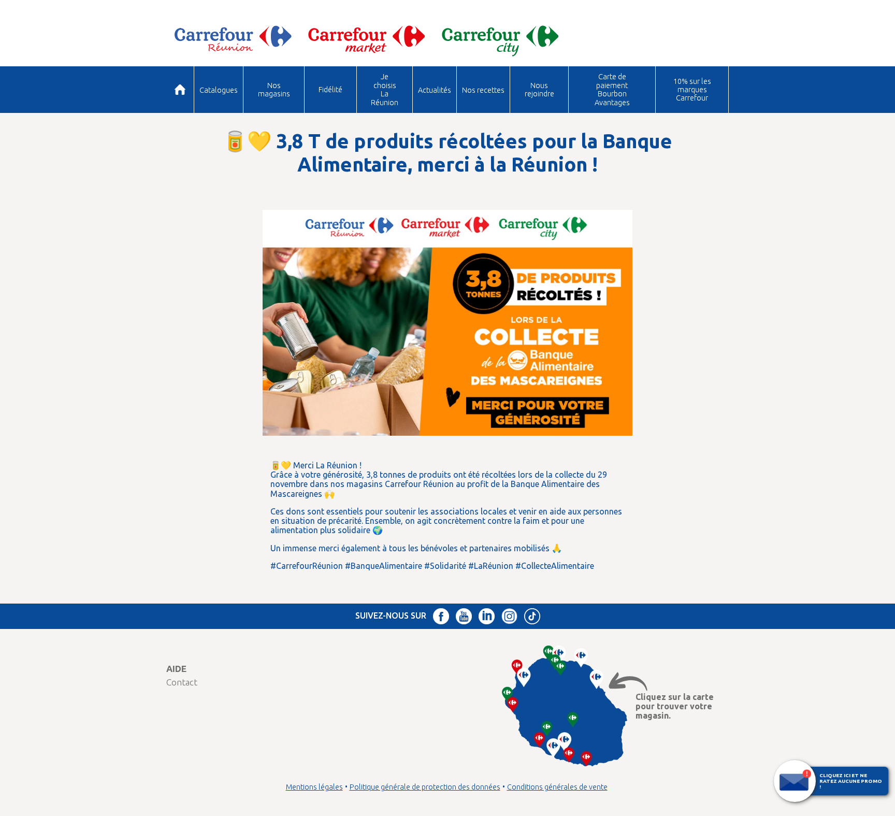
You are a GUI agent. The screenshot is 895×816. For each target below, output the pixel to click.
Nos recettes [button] (483, 89)
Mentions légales (314, 787)
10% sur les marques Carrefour (692, 90)
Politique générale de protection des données (425, 787)
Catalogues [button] (218, 89)
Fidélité (330, 89)
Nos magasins (274, 89)
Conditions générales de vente (557, 787)
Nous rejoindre (539, 89)
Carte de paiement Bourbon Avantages (612, 89)
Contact (181, 682)
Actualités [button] (434, 89)
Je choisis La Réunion (384, 89)
